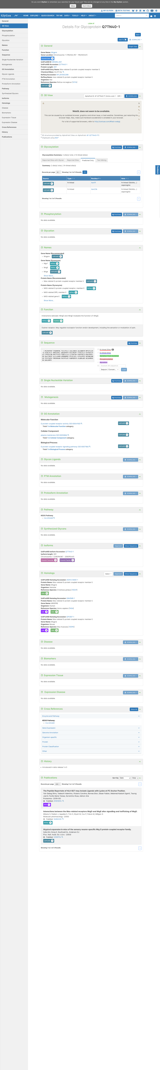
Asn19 (93, 183)
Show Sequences (131, 546)
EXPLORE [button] (34, 16)
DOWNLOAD (135, 40)
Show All (134, 709)
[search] (147, 15)
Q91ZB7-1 (70, 617)
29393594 (58, 801)
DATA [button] (66, 16)
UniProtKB (46, 86)
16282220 (57, 819)
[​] (112, 365)
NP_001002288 (62, 75)
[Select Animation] (43, 103)
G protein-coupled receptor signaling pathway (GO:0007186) (65, 447)
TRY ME (59, 16)
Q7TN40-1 (63, 64)
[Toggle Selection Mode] (139, 119)
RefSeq (54, 263)
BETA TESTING (124, 11)
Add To (121, 40)
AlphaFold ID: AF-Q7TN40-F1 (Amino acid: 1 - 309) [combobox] (103, 96)
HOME (26, 16)
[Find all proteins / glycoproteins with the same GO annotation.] (81, 424)
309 (55, 67)
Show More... (49, 276)
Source (46, 178)
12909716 (57, 837)
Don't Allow (87, 6)
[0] (155, 16)
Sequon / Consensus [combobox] (109, 369)
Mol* (57, 138)
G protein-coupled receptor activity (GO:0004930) (60, 424)
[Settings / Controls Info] (139, 115)
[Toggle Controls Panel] (139, 109)
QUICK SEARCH (47, 16)
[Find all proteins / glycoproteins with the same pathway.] (54, 518)
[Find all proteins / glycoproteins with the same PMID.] (63, 801)
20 (58, 172)
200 (56, 784)
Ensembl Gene (47, 58)
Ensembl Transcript (49, 560)
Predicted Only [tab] (88, 160)
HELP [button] (83, 16)
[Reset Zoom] (139, 103)
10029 (74, 590)
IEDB (46, 805)
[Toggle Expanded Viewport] (139, 112)
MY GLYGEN (108, 11)
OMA (44, 593)
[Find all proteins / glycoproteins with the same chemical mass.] (63, 72)
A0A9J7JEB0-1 (72, 580)
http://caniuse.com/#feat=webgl (107, 122)
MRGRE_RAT (57, 62)
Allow (73, 6)
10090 (71, 627)
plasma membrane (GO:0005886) (54, 435)
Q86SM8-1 (71, 598)
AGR (44, 612)
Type (69, 178)
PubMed (58, 321)
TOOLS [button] (75, 16)
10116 (74, 82)
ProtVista (117, 147)
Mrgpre (54, 52)
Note (123, 178)
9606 (71, 608)
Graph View (133, 46)
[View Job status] (151, 16)
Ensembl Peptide (66, 560)
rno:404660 (48, 518)
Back (138, 35)
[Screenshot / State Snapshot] (139, 106)
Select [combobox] (107, 574)
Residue (94, 178)
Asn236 (94, 189)
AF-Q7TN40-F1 (93, 135)
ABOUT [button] (92, 16)
